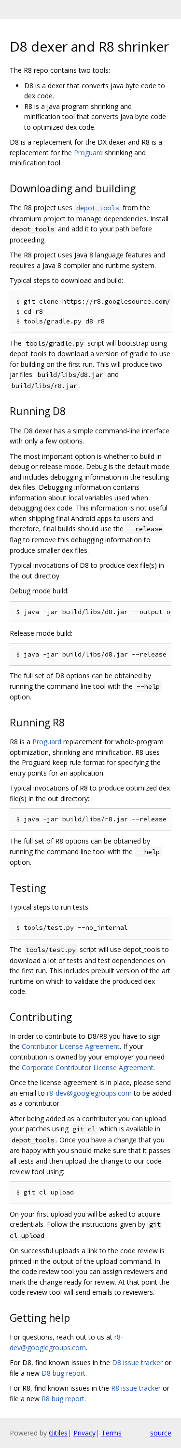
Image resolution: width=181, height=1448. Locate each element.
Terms (111, 1432)
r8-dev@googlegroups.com (89, 1093)
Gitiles (58, 1432)
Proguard (88, 152)
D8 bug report (63, 1373)
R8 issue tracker (136, 1388)
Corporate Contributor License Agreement (87, 1067)
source (160, 1432)
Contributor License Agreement (71, 1046)
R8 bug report (63, 1398)
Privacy (84, 1432)
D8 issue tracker (137, 1362)
